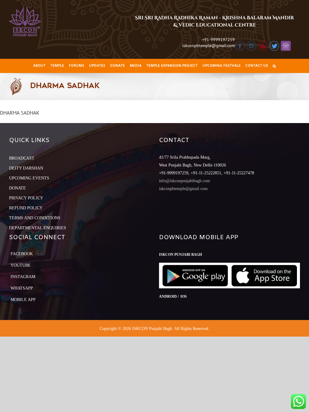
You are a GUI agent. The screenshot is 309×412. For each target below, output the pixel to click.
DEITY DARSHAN (26, 168)
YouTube (21, 265)
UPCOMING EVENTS (29, 178)
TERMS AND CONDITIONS (34, 218)
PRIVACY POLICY (26, 198)
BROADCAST (21, 158)
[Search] (274, 66)
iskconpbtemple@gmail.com (208, 45)
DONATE (17, 188)
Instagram (23, 276)
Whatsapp (22, 288)
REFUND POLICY (26, 208)
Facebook (22, 254)
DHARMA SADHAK (19, 112)
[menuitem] (39, 66)
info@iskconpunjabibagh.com (184, 181)
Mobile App (23, 299)
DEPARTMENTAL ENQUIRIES (37, 228)
